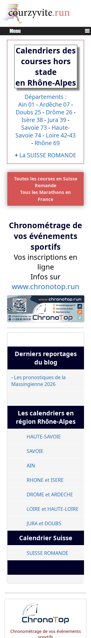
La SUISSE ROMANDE (47, 155)
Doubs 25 (28, 112)
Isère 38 (32, 120)
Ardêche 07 (54, 104)
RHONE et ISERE (45, 480)
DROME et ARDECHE (50, 494)
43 (72, 135)
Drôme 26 (59, 112)
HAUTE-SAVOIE (44, 436)
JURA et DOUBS (44, 523)
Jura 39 (57, 120)
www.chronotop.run (45, 286)
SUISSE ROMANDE (47, 553)
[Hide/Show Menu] (85, 31)
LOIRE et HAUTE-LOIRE (53, 508)
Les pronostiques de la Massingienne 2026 (38, 380)
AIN (31, 465)
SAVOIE (35, 451)
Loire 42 (56, 135)
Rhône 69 (47, 143)
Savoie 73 (34, 127)
